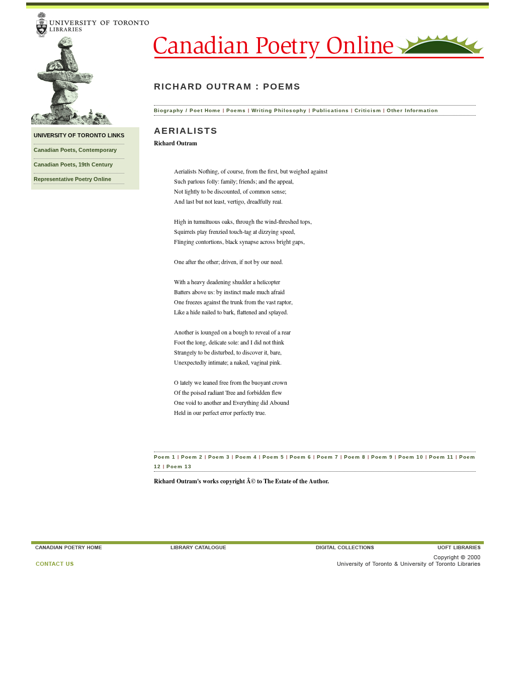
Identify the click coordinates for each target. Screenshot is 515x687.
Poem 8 (355, 457)
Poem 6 (300, 457)
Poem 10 (410, 457)
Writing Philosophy (279, 110)
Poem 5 (273, 457)
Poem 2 (192, 457)
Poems (236, 110)
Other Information (412, 110)
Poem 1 (165, 457)
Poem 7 (327, 457)
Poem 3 (219, 457)
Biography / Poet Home (187, 110)
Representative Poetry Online (72, 179)
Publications (330, 110)
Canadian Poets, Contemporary (75, 150)
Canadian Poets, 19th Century (73, 164)
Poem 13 (179, 466)
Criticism (368, 110)
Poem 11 (441, 457)
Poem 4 (246, 457)
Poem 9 (382, 457)
